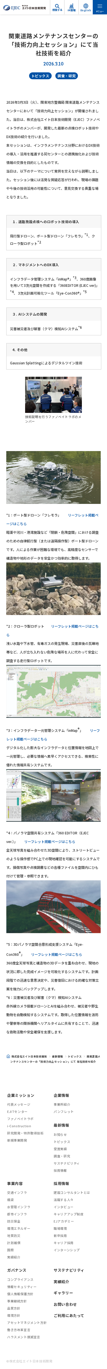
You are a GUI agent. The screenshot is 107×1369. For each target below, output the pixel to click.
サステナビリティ (67, 1163)
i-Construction (19, 1126)
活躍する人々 (64, 1199)
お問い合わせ (65, 1304)
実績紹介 (13, 1257)
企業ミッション (20, 1095)
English (85, 10)
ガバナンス (17, 1270)
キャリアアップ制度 (68, 1214)
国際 (10, 1250)
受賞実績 (60, 1148)
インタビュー (64, 1206)
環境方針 (13, 1315)
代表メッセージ (18, 1104)
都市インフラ (17, 1214)
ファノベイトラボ (20, 1118)
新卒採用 (60, 1235)
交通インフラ (17, 1192)
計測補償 (13, 1242)
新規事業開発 (17, 1140)
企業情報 (61, 1095)
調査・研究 (67, 75)
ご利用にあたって (69, 1315)
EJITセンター (17, 1111)
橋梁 (10, 1199)
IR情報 (72, 10)
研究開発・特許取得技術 (25, 1133)
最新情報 (57, 1056)
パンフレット (64, 1111)
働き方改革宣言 (18, 1329)
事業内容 (15, 1183)
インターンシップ (67, 1250)
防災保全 (13, 1221)
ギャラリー (63, 1292)
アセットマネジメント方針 (27, 1322)
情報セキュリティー (22, 1286)
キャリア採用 (64, 1242)
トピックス (40, 75)
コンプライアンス (20, 1279)
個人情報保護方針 (20, 1293)
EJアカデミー (64, 1221)
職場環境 (60, 1228)
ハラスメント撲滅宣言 (23, 1337)
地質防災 (13, 1235)
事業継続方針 (17, 1301)
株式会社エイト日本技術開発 (29, 1056)
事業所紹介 (62, 1104)
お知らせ (60, 1134)
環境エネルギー (18, 1228)
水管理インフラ (18, 1206)
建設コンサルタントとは (72, 1192)
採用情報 (60, 1170)
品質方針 (13, 1308)
